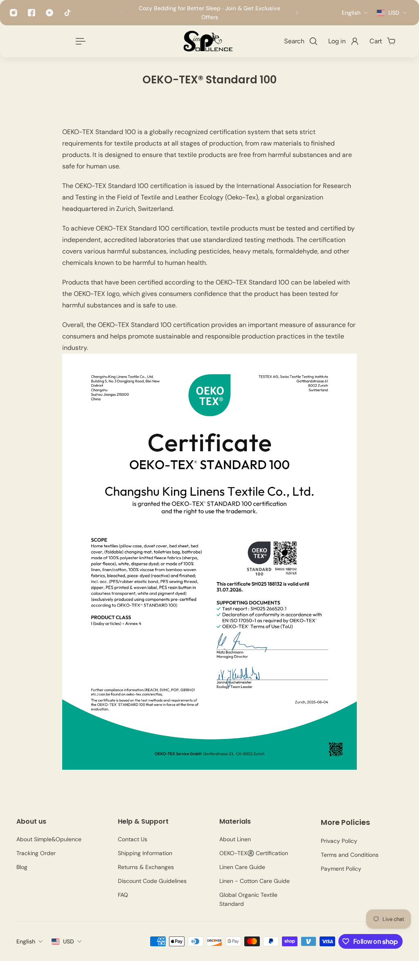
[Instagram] (14, 13)
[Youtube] (50, 13)
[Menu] (79, 41)
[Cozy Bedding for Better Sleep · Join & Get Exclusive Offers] (209, 13)
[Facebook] (32, 13)
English (25, 941)
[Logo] (207, 41)
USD (68, 941)
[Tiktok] (68, 13)
